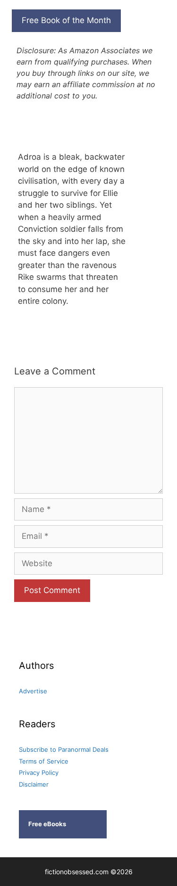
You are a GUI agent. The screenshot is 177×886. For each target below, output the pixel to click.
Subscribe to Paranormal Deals (64, 749)
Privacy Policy (39, 772)
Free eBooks (47, 824)
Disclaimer (34, 784)
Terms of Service (43, 761)
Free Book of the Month (66, 20)
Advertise (33, 691)
